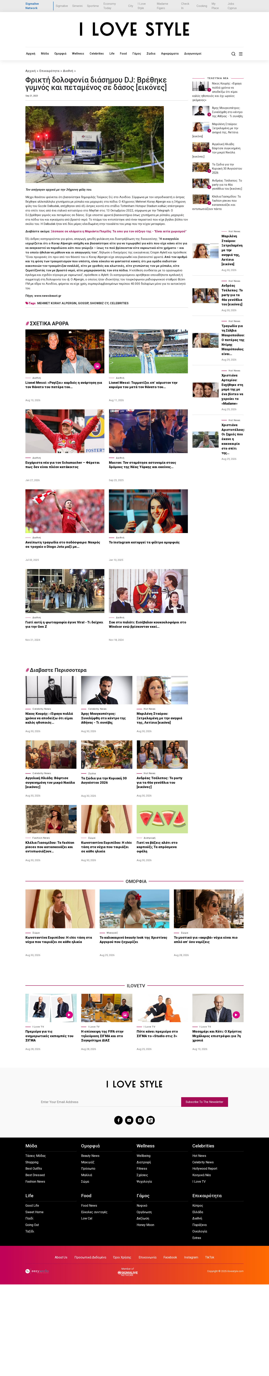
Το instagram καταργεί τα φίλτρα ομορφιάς (145, 542)
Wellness (78, 53)
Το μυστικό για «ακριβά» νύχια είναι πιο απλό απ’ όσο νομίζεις (205, 940)
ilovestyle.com (235, 1271)
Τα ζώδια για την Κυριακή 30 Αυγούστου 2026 (104, 780)
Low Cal (86, 1218)
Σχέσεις (142, 1175)
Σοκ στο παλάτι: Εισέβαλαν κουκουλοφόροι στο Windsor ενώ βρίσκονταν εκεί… (147, 624)
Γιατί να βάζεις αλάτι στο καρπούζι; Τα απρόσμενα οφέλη (157, 847)
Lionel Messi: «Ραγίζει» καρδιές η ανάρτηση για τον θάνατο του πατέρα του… (63, 385)
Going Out (32, 1225)
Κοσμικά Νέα (201, 1175)
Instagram (191, 1257)
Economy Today (109, 6)
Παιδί (29, 1218)
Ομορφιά (60, 53)
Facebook (170, 1257)
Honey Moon (145, 1225)
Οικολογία (199, 1231)
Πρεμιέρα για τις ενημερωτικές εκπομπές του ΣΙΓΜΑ (49, 1035)
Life (111, 53)
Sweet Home (34, 1212)
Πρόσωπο (88, 1168)
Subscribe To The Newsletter (204, 1102)
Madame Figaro (162, 6)
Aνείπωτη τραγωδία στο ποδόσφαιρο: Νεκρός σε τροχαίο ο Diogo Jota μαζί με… (62, 544)
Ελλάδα (197, 1212)
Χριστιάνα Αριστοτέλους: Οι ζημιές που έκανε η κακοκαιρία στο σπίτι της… (233, 439)
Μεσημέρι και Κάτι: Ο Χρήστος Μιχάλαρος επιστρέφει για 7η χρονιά (217, 1035)
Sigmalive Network (32, 6)
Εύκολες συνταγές (94, 1212)
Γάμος (137, 53)
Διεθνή (68, 71)
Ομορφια (136, 881)
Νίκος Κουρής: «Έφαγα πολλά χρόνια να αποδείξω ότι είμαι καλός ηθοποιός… (49, 718)
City (130, 6)
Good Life (32, 1205)
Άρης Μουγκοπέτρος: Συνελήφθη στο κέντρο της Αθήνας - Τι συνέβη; (103, 718)
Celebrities (97, 53)
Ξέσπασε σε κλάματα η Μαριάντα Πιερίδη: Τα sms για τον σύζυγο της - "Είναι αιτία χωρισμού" (118, 231)
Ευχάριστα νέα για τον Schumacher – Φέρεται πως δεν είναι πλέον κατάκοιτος (62, 465)
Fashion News (41, 837)
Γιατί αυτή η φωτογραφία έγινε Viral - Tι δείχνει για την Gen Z (64, 624)
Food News (89, 1205)
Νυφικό (142, 1205)
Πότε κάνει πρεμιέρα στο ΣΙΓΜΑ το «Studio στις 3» (157, 1033)
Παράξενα (199, 1225)
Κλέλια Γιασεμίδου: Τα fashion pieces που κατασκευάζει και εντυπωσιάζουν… (49, 847)
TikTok (209, 1257)
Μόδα (45, 53)
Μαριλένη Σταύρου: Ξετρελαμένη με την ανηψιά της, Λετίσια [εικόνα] (159, 718)
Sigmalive (62, 6)
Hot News (150, 708)
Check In (185, 6)
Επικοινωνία (147, 1257)
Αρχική (30, 53)
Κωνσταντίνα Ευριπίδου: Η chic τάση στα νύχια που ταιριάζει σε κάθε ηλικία (106, 847)
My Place (215, 6)
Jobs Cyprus (232, 6)
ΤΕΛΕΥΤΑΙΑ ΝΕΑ (218, 78)
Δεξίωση (143, 1218)
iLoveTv (136, 985)
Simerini (77, 6)
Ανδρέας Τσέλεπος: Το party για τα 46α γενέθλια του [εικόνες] (159, 782)
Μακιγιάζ (112, 932)
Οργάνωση (144, 1212)
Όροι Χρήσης (122, 1257)
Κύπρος (197, 1205)
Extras (196, 1238)
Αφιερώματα (170, 53)
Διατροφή (150, 837)
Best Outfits (33, 1168)
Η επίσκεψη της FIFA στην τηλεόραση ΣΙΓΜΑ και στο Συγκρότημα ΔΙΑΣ (102, 1035)
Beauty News (90, 1156)
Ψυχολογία (144, 1181)
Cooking (202, 6)
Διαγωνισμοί (192, 53)
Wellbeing (143, 1156)
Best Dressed (35, 1175)
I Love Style (142, 6)
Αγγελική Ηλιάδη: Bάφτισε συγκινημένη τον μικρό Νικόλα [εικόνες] (50, 782)
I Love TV (38, 1026)
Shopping (31, 1162)
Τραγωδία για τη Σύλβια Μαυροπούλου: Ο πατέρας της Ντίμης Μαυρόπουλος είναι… (233, 340)
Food (123, 53)
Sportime (93, 6)
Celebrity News (41, 708)
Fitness (142, 1168)
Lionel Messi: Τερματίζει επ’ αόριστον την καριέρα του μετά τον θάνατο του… (143, 385)
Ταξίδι (29, 1231)
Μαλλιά (86, 1175)
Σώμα (91, 837)
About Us (61, 1257)
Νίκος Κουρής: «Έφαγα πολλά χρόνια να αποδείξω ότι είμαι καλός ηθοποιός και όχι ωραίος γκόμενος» (216, 92)
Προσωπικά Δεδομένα (90, 1257)
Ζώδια (151, 53)
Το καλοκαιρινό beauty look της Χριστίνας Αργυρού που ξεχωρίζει (133, 940)
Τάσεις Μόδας (35, 1156)
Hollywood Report (204, 1168)
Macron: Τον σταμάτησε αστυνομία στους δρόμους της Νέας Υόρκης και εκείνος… (142, 465)
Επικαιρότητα (49, 71)
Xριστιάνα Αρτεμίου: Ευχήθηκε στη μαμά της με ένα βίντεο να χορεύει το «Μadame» (232, 389)
